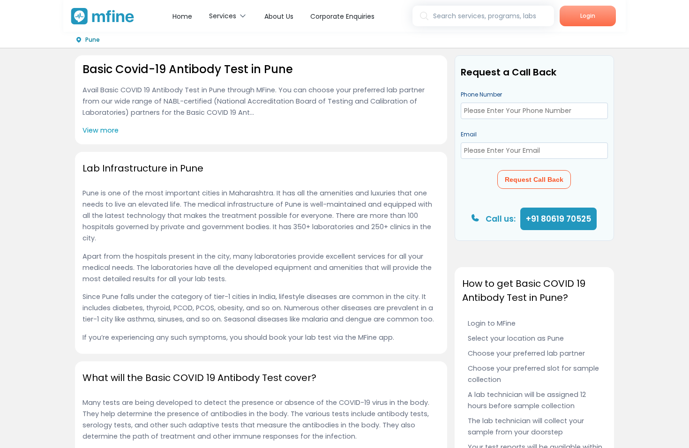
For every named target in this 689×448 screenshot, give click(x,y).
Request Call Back (534, 179)
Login (587, 16)
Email (469, 134)
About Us (278, 16)
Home (182, 16)
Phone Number (481, 94)
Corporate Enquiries (342, 16)
